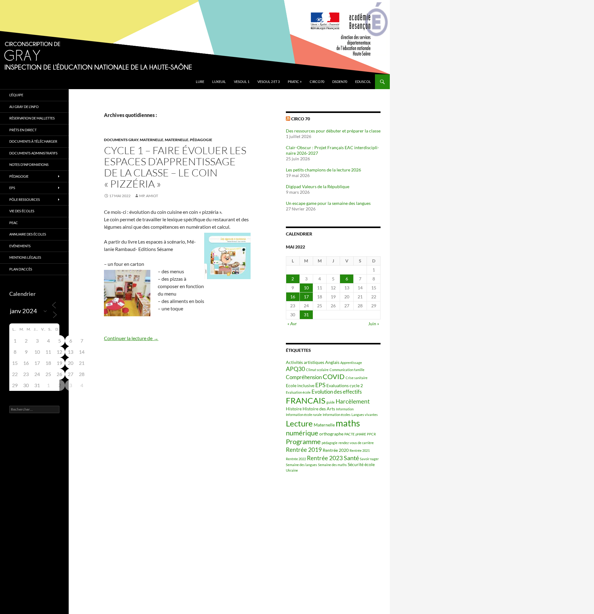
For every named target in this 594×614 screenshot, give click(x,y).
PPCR (371, 434)
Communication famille (346, 370)
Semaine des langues (301, 465)
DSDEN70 (339, 82)
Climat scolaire (317, 370)
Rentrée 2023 (325, 458)
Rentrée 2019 (304, 449)
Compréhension (304, 377)
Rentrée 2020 (336, 450)
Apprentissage (351, 363)
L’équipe (16, 95)
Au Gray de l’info (24, 107)
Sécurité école (361, 464)
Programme (303, 442)
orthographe (331, 433)
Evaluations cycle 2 (344, 385)
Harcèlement (353, 401)
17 (306, 296)
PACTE (349, 434)
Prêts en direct (23, 130)
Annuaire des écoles (27, 234)
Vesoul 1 (241, 82)
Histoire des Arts (319, 408)
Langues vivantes (364, 415)
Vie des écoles (21, 211)
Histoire (294, 408)
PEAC (13, 223)
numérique (302, 433)
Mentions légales (25, 257)
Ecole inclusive (300, 385)
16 (292, 296)
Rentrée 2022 (296, 459)
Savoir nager (369, 459)
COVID (334, 377)
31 (306, 314)
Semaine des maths (332, 465)
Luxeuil (219, 82)
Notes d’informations (29, 164)
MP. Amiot (148, 195)
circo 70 (300, 118)
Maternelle (151, 139)
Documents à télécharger (33, 141)
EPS (320, 385)
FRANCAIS (305, 400)
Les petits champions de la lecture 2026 (323, 169)
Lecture (299, 423)
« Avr (292, 323)
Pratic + (295, 82)
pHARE (360, 434)
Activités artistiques (305, 362)
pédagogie (330, 443)
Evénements (20, 246)
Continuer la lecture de (131, 338)
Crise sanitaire (357, 378)
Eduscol (363, 82)
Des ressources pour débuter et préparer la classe (333, 130)
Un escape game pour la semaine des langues (328, 203)
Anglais (332, 362)
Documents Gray (121, 139)
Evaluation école (298, 392)
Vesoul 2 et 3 (268, 82)
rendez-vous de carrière (356, 443)
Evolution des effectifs (337, 392)
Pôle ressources (24, 199)
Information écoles (337, 415)
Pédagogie (201, 139)
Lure (200, 82)
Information (345, 409)
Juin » (373, 323)
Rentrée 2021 (360, 450)
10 (306, 287)
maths (348, 422)
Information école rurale (304, 415)
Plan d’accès (20, 269)
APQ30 (295, 368)
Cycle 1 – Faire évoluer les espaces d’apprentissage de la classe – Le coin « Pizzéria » (175, 167)
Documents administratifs (33, 153)
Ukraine (292, 470)
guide (330, 402)
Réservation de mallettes (32, 118)
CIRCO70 (317, 82)
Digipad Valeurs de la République (317, 186)
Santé (351, 457)
